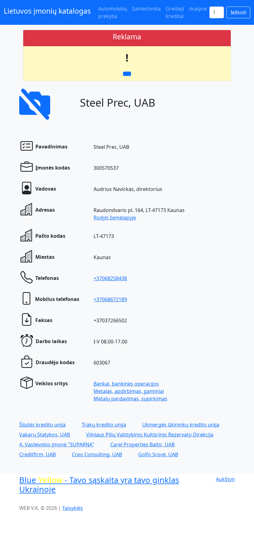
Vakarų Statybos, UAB (44, 434)
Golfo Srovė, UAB (158, 454)
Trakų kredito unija (104, 424)
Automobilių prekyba (112, 12)
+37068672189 (110, 299)
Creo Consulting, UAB (97, 454)
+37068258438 (110, 278)
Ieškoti (238, 12)
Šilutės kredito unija (42, 424)
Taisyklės (72, 508)
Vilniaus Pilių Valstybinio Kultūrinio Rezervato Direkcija (149, 434)
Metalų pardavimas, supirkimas (130, 398)
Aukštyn (225, 479)
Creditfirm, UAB (37, 454)
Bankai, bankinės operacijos (126, 383)
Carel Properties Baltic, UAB (142, 444)
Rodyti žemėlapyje (115, 217)
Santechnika (146, 8)
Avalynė (198, 8)
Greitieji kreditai (175, 12)
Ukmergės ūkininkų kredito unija (180, 424)
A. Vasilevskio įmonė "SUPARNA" (56, 444)
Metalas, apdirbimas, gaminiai (129, 391)
